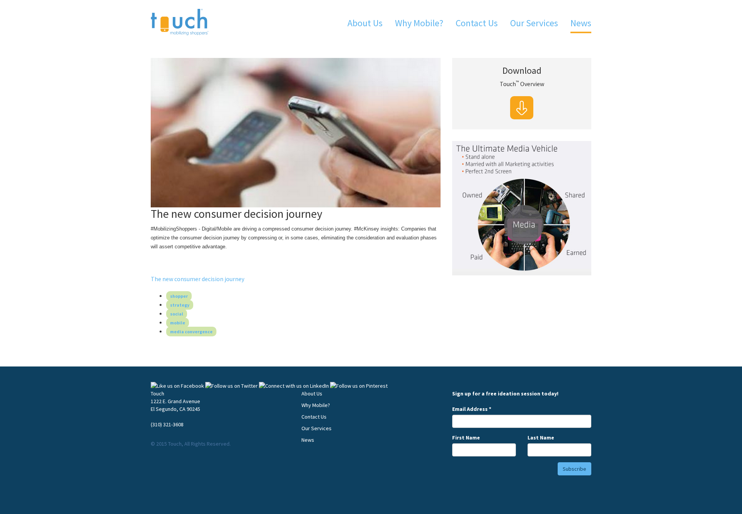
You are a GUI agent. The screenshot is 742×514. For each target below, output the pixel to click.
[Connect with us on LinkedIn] (294, 386)
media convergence (191, 331)
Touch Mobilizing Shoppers (180, 22)
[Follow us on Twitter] (231, 386)
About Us (365, 23)
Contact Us (477, 23)
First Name (466, 437)
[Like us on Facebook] (177, 386)
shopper (179, 296)
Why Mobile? (419, 23)
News (580, 23)
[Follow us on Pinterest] (359, 386)
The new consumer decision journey (197, 279)
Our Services (534, 23)
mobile (177, 323)
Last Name (541, 437)
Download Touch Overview (521, 107)
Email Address (471, 408)
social (176, 314)
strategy (179, 305)
